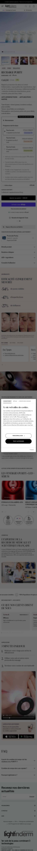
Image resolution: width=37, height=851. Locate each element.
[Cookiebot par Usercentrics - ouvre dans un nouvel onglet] (26, 449)
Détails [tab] (15, 401)
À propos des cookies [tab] (25, 401)
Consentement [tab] (7, 401)
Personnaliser (18, 435)
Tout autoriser (18, 441)
